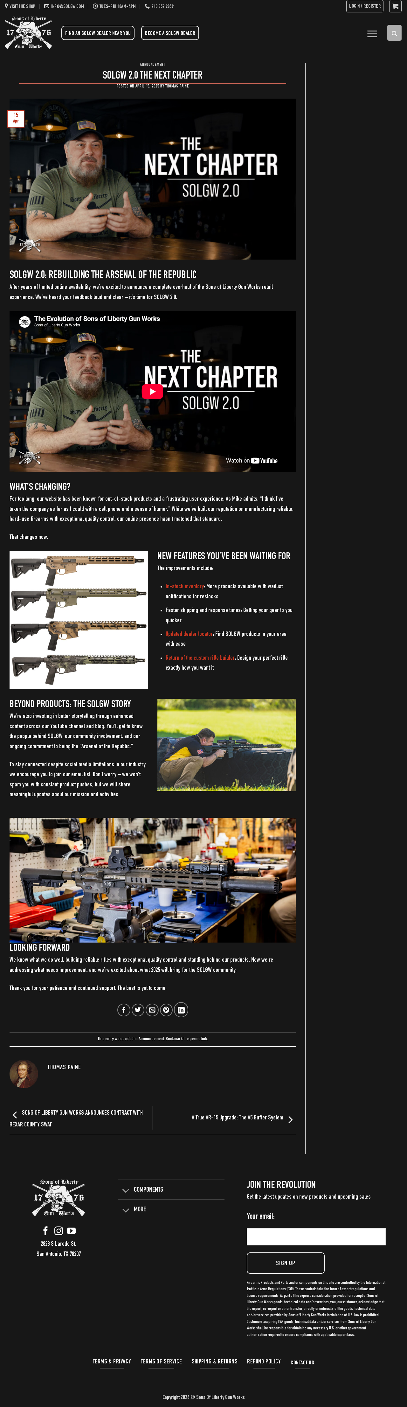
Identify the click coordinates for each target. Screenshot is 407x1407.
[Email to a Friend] (152, 1010)
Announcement (152, 65)
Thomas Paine (177, 86)
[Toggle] (125, 1190)
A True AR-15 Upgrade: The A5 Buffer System (238, 1118)
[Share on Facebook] (123, 1010)
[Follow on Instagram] (58, 1233)
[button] (364, 6)
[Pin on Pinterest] (166, 1010)
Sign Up (285, 1264)
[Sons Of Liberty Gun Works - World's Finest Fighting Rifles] (28, 32)
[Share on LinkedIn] (181, 1009)
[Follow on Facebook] (45, 1233)
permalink (198, 1039)
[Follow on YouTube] (71, 1233)
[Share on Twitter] (138, 1010)
